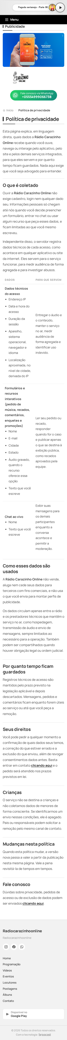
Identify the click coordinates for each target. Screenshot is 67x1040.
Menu (14, 19)
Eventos (8, 976)
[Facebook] (14, 947)
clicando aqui (41, 765)
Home (7, 958)
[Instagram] (6, 947)
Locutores (9, 982)
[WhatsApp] (22, 947)
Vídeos (7, 970)
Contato (8, 1001)
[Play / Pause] (60, 7)
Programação (11, 964)
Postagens (10, 989)
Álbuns (7, 995)
